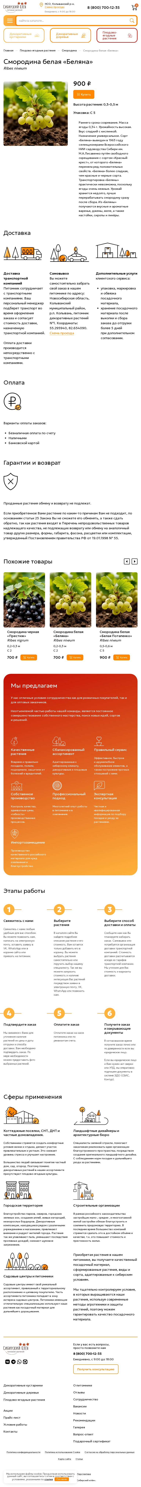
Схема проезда (54, 7)
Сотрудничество (85, 1399)
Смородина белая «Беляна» (68, 634)
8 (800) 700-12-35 (103, 7)
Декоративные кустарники (23, 1385)
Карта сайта (64, 1459)
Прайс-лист (12, 1417)
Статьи (79, 1459)
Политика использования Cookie (62, 1452)
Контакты (10, 1431)
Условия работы (15, 1424)
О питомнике (82, 1385)
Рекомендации (84, 1420)
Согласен (62, 1479)
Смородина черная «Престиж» (23, 634)
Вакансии (80, 1406)
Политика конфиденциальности (23, 1452)
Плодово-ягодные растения (37, 50)
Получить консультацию (95, 1369)
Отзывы (79, 1392)
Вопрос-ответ (83, 1434)
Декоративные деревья (21, 1392)
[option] (35, 113)
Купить (86, 94)
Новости (79, 1413)
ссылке (48, 1479)
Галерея (79, 1427)
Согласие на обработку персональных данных (109, 1452)
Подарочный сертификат (92, 1441)
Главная (8, 50)
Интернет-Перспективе (78, 1474)
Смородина (69, 50)
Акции (8, 1410)
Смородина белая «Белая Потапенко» (116, 634)
